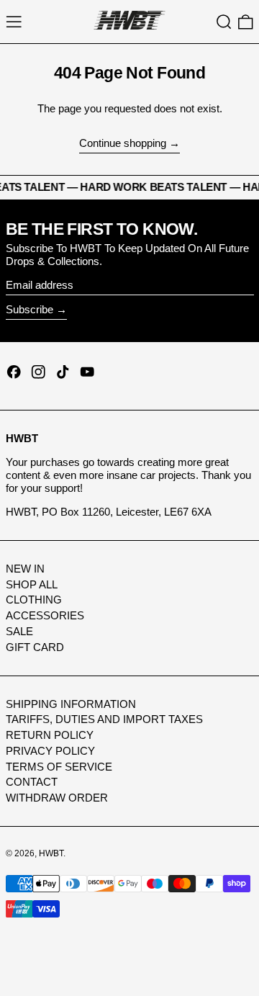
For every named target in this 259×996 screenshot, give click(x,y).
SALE (19, 631)
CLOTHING (34, 599)
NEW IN (25, 568)
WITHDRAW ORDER (57, 797)
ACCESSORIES (45, 615)
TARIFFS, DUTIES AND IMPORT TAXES (104, 719)
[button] (224, 22)
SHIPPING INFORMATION (71, 704)
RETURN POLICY (50, 735)
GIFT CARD (35, 647)
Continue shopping (122, 143)
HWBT (51, 853)
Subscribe (29, 309)
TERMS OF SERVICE (59, 767)
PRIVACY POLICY (50, 751)
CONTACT (32, 782)
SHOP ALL (32, 584)
